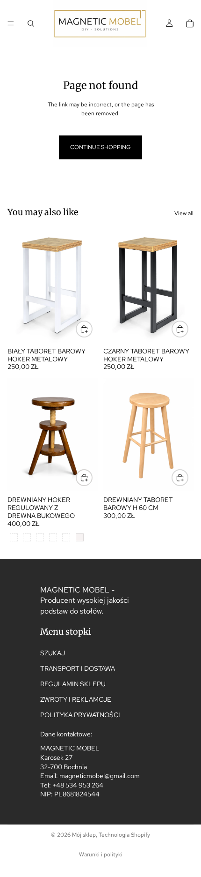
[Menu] (11, 23)
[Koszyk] (189, 23)
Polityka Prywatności (80, 715)
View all (184, 213)
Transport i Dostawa (77, 668)
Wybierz (92, 328)
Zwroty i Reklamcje (75, 699)
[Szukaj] (31, 23)
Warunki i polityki (100, 854)
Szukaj (52, 653)
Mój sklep (84, 835)
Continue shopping (100, 147)
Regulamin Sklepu (73, 684)
